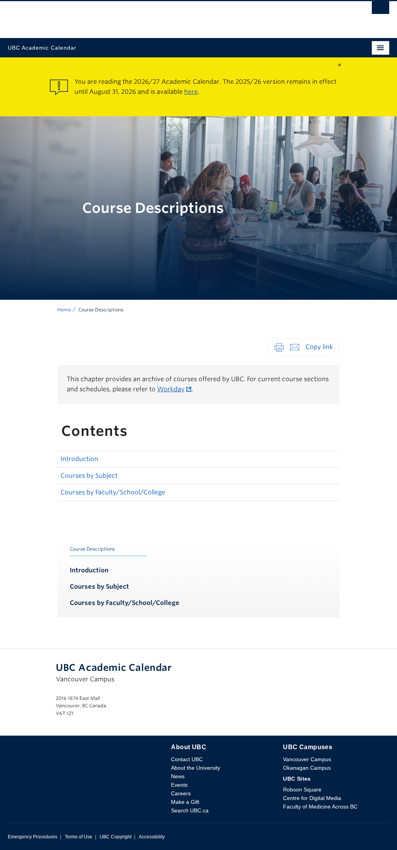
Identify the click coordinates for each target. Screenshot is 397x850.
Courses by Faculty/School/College (112, 492)
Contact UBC (187, 759)
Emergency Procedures (32, 837)
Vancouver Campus (307, 759)
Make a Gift (185, 802)
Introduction (79, 459)
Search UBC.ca (190, 810)
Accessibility (152, 837)
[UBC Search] (380, 9)
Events (179, 785)
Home (64, 310)
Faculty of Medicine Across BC (320, 806)
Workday (171, 389)
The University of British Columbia (141, 16)
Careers (181, 793)
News (178, 776)
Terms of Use (78, 837)
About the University (195, 768)
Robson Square (302, 789)
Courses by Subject (88, 475)
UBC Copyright (115, 837)
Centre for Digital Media (312, 798)
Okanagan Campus (307, 768)
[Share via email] (294, 346)
